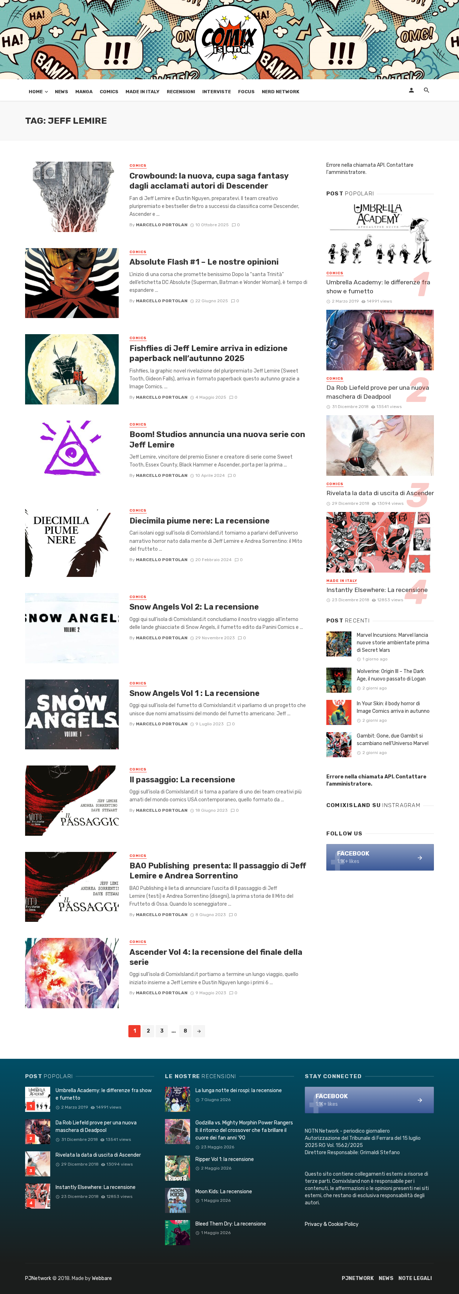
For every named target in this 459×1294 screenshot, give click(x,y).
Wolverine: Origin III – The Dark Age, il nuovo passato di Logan (391, 675)
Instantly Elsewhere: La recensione (377, 589)
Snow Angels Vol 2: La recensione (194, 606)
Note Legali (415, 1278)
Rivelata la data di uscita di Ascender (380, 493)
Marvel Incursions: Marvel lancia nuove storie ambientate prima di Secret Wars (393, 642)
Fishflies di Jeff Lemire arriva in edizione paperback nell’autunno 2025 (208, 353)
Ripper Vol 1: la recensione (224, 1159)
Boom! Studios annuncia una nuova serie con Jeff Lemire (217, 439)
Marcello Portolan (162, 224)
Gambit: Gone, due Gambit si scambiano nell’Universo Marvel (393, 739)
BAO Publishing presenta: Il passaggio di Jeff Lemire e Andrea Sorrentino (217, 870)
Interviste (216, 91)
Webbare (102, 1278)
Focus (246, 91)
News (61, 91)
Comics (109, 91)
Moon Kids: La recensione (223, 1192)
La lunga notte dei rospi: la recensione (238, 1090)
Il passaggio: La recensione (182, 779)
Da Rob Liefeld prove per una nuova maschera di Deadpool (377, 392)
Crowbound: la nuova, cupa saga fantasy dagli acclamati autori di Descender (208, 180)
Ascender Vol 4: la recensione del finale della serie (215, 957)
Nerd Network (280, 91)
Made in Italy (143, 91)
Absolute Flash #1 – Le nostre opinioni (204, 261)
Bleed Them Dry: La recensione (230, 1224)
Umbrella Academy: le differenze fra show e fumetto (378, 287)
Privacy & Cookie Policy (332, 1224)
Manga (84, 91)
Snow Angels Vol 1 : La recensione (194, 693)
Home (36, 91)
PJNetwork (38, 1278)
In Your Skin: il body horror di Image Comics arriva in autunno (393, 707)
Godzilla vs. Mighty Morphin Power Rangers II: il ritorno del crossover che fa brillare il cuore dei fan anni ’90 (244, 1130)
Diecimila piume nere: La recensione (199, 520)
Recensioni (181, 91)
